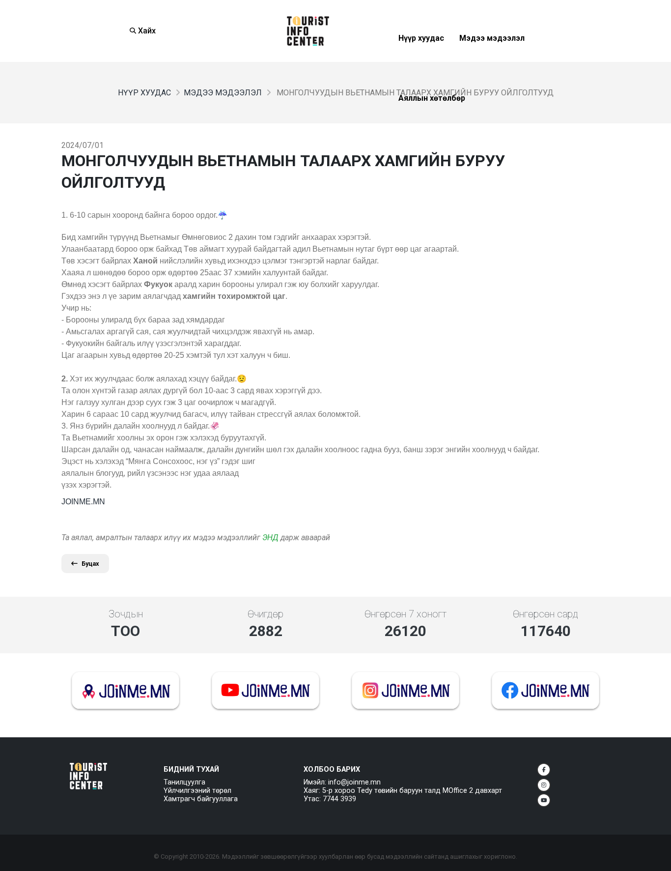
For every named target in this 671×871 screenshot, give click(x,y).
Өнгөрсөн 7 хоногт (405, 614)
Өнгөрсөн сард (545, 614)
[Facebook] (544, 770)
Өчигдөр (265, 614)
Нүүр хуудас (421, 62)
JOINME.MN (83, 501)
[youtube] (544, 800)
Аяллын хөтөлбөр (431, 122)
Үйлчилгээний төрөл (197, 790)
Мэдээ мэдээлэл (492, 62)
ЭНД (270, 537)
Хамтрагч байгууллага (201, 799)
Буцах (90, 563)
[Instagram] (544, 785)
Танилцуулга (184, 782)
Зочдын (126, 614)
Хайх (146, 30)
